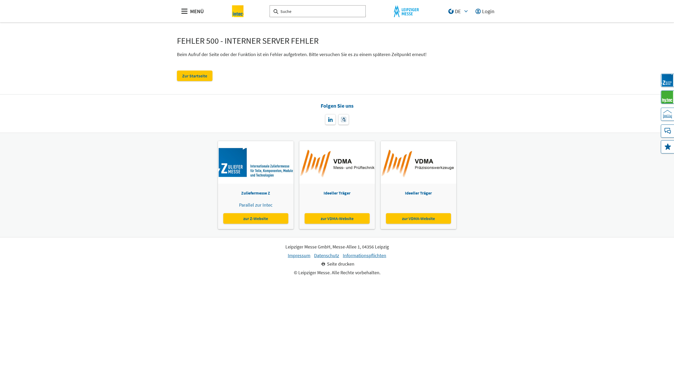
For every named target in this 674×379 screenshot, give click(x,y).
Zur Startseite (194, 75)
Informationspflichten (364, 255)
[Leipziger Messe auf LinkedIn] (330, 119)
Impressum (299, 255)
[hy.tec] (667, 97)
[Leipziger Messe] (406, 11)
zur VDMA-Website (337, 218)
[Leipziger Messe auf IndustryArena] (343, 119)
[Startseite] (238, 11)
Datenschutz (326, 255)
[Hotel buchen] (667, 114)
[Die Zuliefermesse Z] (667, 80)
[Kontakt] (667, 131)
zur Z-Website (255, 218)
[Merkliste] (667, 146)
